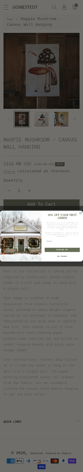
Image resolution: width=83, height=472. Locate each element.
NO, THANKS (62, 256)
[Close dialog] (80, 213)
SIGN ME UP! (62, 249)
